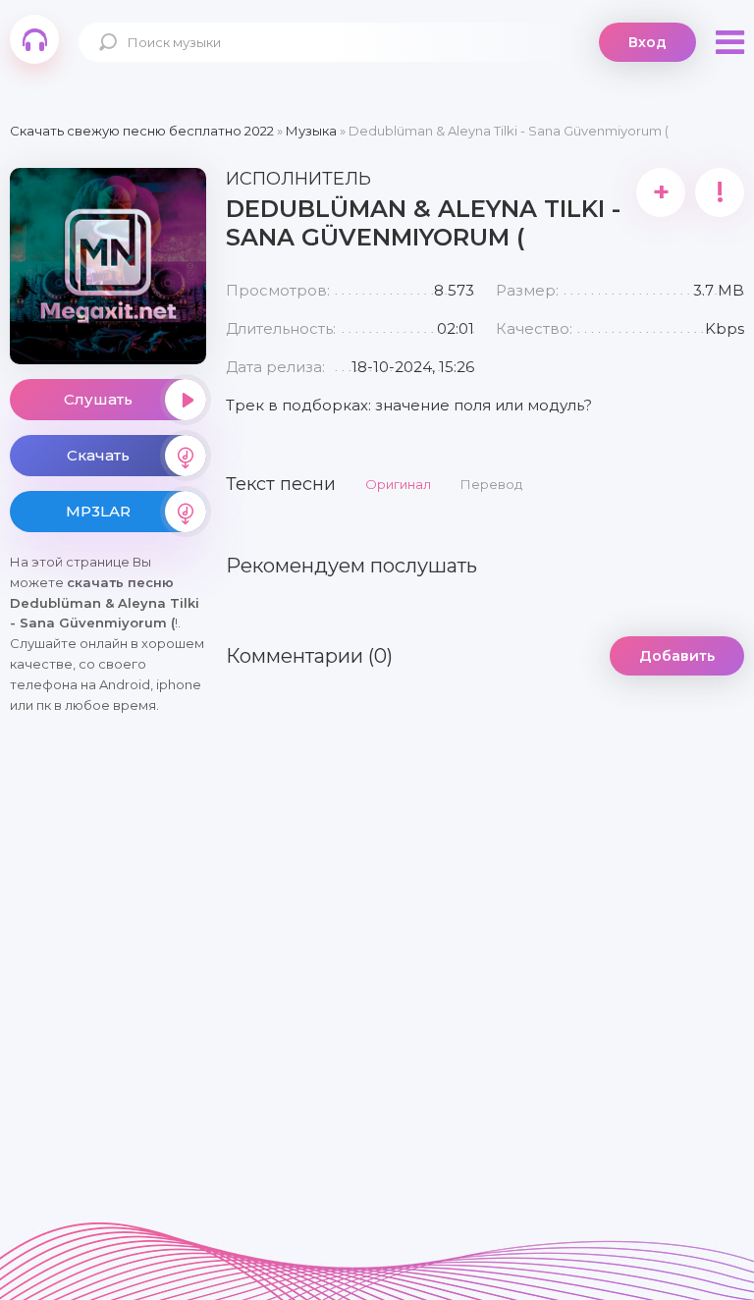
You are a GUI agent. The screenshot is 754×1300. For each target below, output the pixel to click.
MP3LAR (98, 511)
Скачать (98, 455)
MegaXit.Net (34, 39)
